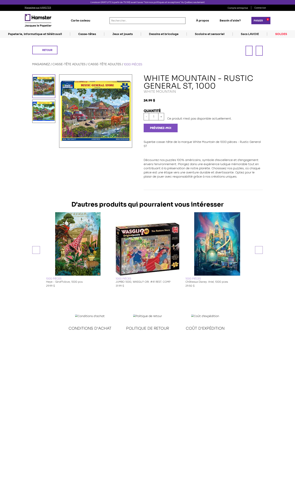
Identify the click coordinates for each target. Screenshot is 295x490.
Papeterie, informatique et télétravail (35, 34)
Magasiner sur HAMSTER (38, 7)
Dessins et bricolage (164, 34)
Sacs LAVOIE (250, 34)
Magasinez (41, 64)
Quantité (152, 111)
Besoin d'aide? (230, 20)
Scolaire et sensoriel (209, 34)
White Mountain (204, 142)
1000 (223, 142)
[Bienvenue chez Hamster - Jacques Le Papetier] (38, 20)
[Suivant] (259, 51)
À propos (202, 20)
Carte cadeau (80, 20)
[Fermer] (292, 2)
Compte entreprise (238, 8)
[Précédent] (249, 51)
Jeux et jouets (122, 34)
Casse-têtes (87, 34)
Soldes (281, 34)
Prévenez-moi (160, 128)
